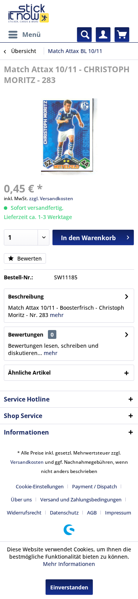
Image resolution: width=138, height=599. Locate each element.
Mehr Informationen (69, 563)
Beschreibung (26, 296)
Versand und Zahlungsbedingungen (81, 499)
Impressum (118, 512)
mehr (57, 315)
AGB (92, 512)
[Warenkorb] (122, 34)
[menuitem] (24, 34)
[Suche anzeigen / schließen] (84, 34)
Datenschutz (64, 512)
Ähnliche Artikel (29, 372)
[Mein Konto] (103, 34)
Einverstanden (69, 587)
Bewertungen (25, 334)
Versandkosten (27, 462)
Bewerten (29, 258)
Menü (31, 34)
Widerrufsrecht (24, 512)
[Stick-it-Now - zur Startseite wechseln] (28, 13)
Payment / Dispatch (94, 486)
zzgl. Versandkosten (51, 198)
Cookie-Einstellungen (40, 486)
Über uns (21, 499)
